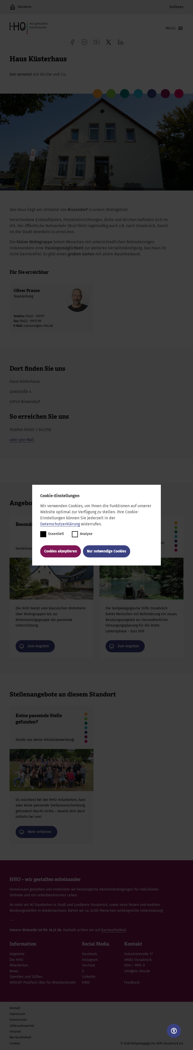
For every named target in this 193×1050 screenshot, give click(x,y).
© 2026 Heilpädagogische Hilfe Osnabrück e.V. (151, 1043)
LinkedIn (88, 977)
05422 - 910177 (34, 316)
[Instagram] (84, 42)
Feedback (131, 982)
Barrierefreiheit (113, 930)
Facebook (89, 954)
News (14, 971)
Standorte (24, 7)
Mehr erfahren (51, 775)
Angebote (17, 954)
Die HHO (16, 960)
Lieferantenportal (22, 1026)
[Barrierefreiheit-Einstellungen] (174, 1031)
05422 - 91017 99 (30, 321)
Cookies (15, 1043)
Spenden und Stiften (26, 977)
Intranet (15, 1031)
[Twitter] (109, 42)
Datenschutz (18, 1019)
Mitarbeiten (19, 965)
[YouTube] (96, 42)
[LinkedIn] (121, 42)
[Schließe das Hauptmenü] (174, 28)
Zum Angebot (51, 587)
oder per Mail (22, 439)
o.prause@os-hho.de (38, 326)
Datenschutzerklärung (60, 524)
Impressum (17, 1014)
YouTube (88, 965)
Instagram (90, 960)
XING (86, 982)
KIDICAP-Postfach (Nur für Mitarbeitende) (43, 982)
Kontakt (15, 1008)
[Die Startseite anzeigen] (13, 7)
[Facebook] (72, 42)
